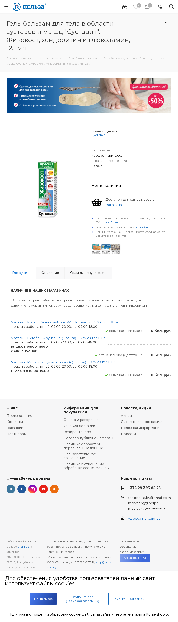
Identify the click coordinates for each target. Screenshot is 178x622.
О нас (12, 408)
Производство (19, 416)
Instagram (32, 489)
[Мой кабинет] (124, 7)
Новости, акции (136, 408)
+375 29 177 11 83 (101, 362)
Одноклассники (54, 489)
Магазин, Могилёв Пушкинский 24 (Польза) (48, 362)
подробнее (110, 222)
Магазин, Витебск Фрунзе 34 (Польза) (43, 338)
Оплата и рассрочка (81, 420)
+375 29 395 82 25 (144, 488)
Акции (126, 416)
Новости (128, 434)
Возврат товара (77, 432)
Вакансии (15, 428)
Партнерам (16, 434)
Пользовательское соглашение (80, 456)
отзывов (23, 546)
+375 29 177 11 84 (92, 338)
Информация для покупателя (81, 410)
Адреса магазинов (144, 518)
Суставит (98, 135)
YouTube (43, 489)
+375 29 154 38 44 (103, 322)
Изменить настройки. (128, 599)
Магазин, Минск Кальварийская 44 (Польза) (49, 322)
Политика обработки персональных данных (83, 446)
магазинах (114, 205)
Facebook (21, 489)
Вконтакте (11, 489)
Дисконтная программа (141, 422)
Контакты (15, 422)
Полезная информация (141, 428)
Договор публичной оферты (88, 438)
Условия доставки (79, 426)
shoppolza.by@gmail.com (149, 498)
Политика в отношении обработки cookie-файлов (86, 466)
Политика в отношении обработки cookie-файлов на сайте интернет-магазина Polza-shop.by (89, 614)
